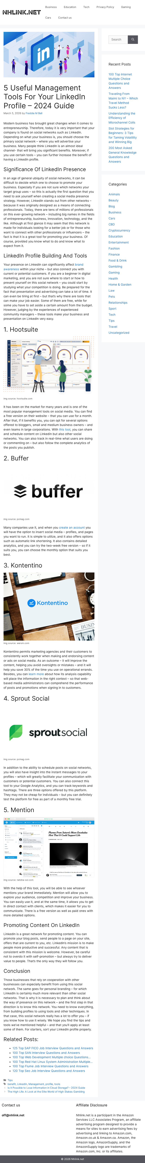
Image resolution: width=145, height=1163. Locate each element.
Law (112, 290)
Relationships (118, 302)
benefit (12, 1083)
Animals (114, 194)
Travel (113, 326)
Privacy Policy (105, 7)
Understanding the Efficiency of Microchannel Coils (122, 118)
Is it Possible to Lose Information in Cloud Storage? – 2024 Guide (46, 1087)
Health (113, 278)
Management (36, 1083)
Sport (112, 308)
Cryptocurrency (119, 230)
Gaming (126, 7)
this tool (64, 429)
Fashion (114, 248)
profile (49, 1083)
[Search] (133, 39)
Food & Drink (118, 260)
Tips (10, 1080)
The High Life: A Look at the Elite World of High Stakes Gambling (46, 1091)
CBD (112, 224)
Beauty (113, 200)
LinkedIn (22, 1083)
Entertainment (119, 242)
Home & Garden (120, 284)
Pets (112, 296)
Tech (86, 7)
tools (57, 1083)
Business (51, 7)
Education (70, 7)
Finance (114, 254)
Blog (112, 206)
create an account (72, 527)
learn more (36, 674)
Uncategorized (119, 332)
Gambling (115, 266)
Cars (48, 17)
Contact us (65, 17)
